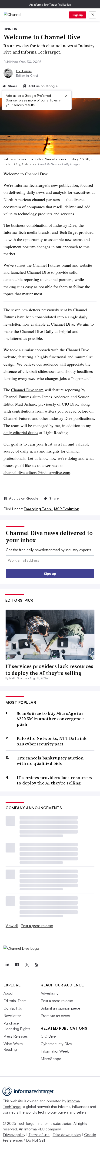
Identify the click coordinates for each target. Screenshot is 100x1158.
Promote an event (55, 1015)
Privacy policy (14, 1134)
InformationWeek (55, 1051)
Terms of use (39, 1134)
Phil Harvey (24, 71)
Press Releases (15, 1036)
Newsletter (12, 1015)
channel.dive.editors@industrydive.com (36, 472)
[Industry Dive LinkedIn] (7, 965)
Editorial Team (15, 1000)
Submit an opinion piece (60, 1008)
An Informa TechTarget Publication (50, 4)
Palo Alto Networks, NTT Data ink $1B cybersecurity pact (52, 741)
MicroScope (51, 1058)
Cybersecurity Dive (56, 1043)
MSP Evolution (66, 509)
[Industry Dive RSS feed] (36, 965)
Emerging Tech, (38, 509)
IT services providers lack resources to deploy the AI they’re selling (49, 669)
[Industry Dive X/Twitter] (27, 965)
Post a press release (37, 925)
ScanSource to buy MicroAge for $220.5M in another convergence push (50, 719)
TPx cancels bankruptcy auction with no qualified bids (50, 760)
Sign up (78, 15)
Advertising (50, 993)
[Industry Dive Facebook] (17, 965)
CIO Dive (48, 1036)
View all (12, 925)
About (8, 993)
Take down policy (67, 1134)
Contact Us (12, 1008)
